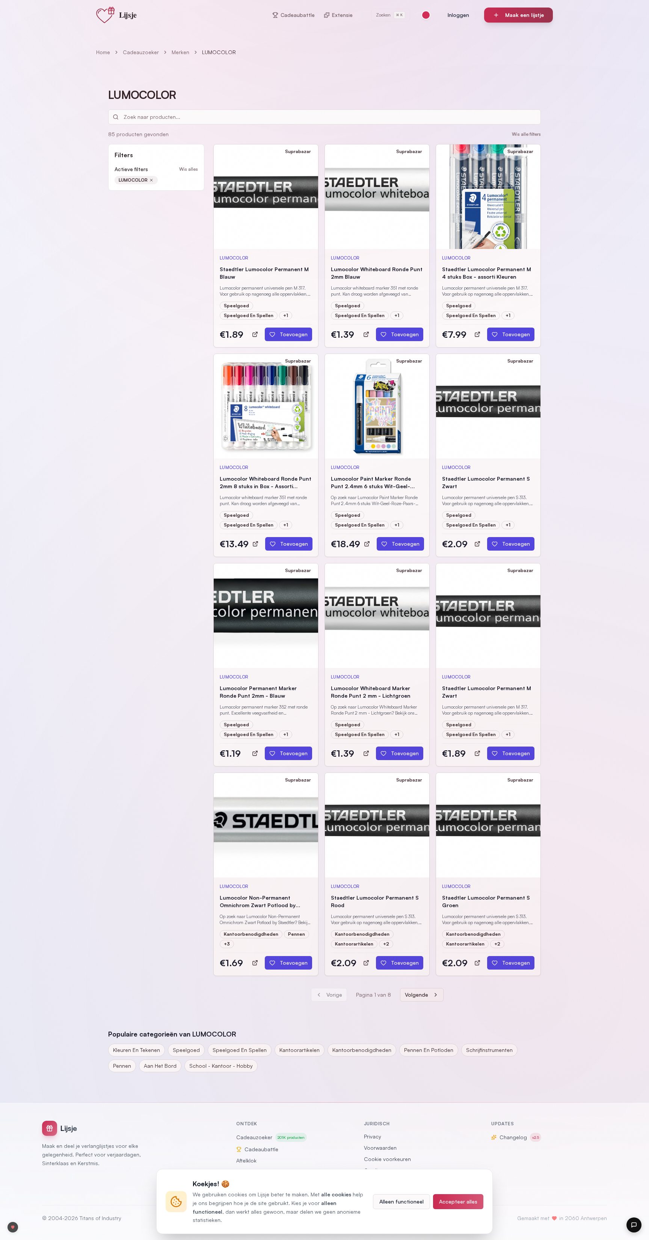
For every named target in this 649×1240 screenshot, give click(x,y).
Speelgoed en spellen (240, 1050)
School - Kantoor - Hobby (221, 1065)
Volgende (416, 994)
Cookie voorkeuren (387, 1159)
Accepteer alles (458, 1201)
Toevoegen (294, 334)
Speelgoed (186, 1050)
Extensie (342, 15)
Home (103, 52)
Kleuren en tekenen (136, 1050)
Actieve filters (131, 169)
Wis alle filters (526, 134)
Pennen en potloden (428, 1050)
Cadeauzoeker (141, 52)
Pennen (122, 1065)
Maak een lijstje (524, 15)
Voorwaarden (380, 1147)
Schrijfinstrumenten (489, 1050)
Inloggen (458, 15)
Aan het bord (160, 1065)
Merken (180, 52)
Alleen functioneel (401, 1201)
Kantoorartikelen (299, 1050)
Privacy (372, 1136)
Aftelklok (246, 1160)
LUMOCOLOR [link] (219, 52)
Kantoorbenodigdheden (361, 1050)
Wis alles (188, 169)
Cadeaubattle (298, 15)
